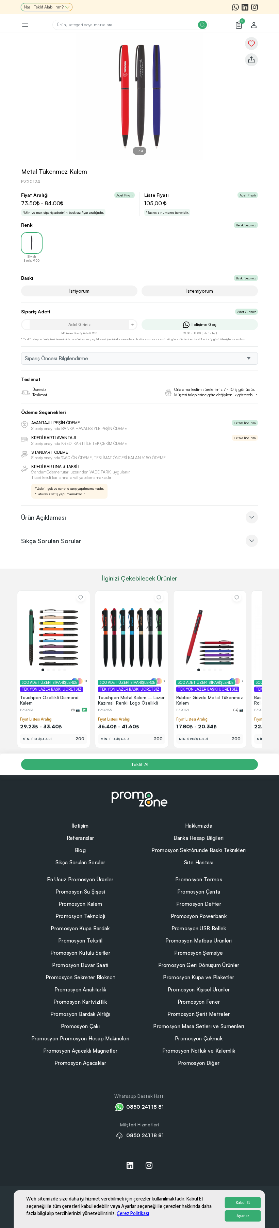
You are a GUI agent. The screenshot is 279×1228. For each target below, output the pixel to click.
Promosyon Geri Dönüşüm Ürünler (199, 965)
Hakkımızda (198, 826)
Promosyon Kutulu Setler (80, 953)
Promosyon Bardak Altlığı (80, 1014)
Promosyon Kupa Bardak (80, 928)
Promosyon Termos (198, 879)
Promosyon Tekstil (80, 940)
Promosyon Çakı (80, 1026)
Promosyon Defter (198, 904)
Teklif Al (139, 764)
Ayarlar (242, 1216)
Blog (80, 850)
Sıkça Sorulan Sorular (80, 862)
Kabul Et (243, 1202)
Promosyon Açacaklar (80, 1063)
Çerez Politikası (133, 1213)
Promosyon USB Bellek (198, 928)
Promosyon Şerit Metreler (198, 1014)
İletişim (80, 826)
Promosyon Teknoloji (80, 916)
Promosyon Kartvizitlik (80, 1002)
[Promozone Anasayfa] (139, 798)
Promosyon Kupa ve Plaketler (198, 977)
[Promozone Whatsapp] (235, 7)
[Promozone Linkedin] (245, 7)
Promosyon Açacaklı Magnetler (80, 1051)
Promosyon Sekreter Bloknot (80, 977)
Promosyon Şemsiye (198, 953)
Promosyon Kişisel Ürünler (199, 989)
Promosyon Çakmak (199, 1038)
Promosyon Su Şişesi (80, 891)
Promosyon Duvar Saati (80, 965)
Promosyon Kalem (80, 904)
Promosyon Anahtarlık (80, 989)
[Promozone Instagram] (254, 7)
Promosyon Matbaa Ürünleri (198, 940)
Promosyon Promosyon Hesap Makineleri (80, 1038)
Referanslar (80, 838)
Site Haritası (198, 862)
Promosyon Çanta (198, 891)
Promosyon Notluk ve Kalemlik (198, 1051)
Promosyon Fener (199, 1002)
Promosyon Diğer (199, 1063)
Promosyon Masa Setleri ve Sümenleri (198, 1026)
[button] (43, 670)
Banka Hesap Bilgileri (199, 838)
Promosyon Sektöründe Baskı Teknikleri (198, 850)
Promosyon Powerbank (199, 916)
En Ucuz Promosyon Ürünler (80, 879)
